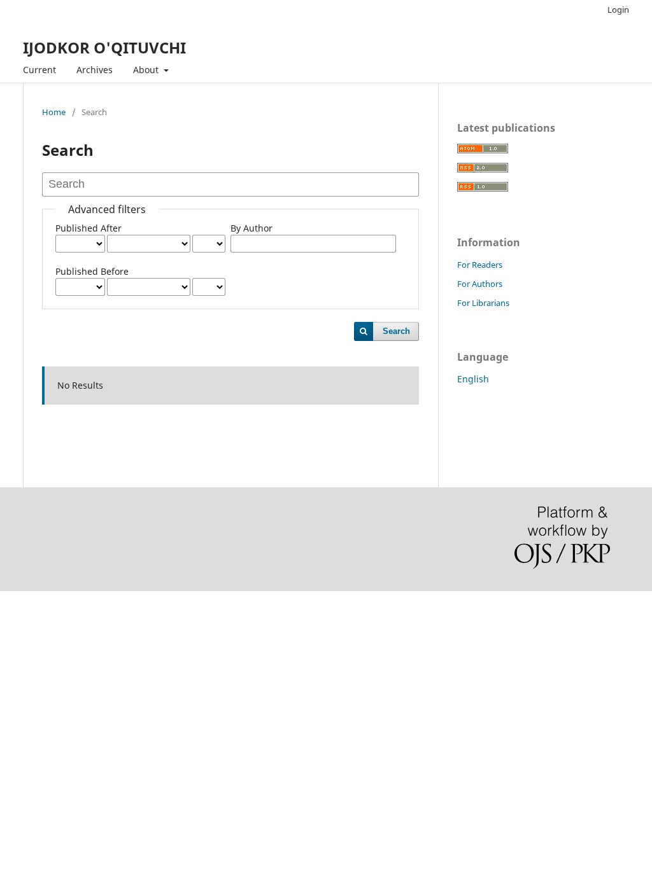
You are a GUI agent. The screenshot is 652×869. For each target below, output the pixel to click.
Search (396, 331)
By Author (251, 228)
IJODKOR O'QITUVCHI (104, 47)
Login (618, 9)
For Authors (479, 283)
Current (39, 70)
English (473, 379)
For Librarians (483, 303)
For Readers (479, 264)
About (147, 70)
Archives (94, 70)
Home (54, 112)
